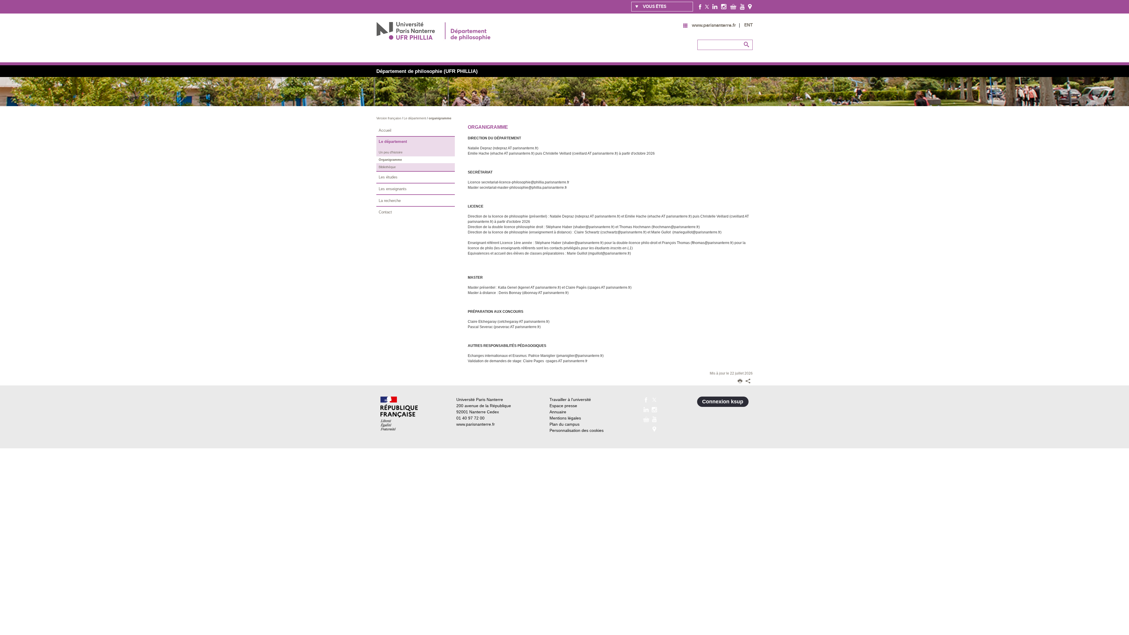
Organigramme (390, 159)
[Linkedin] (714, 6)
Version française (389, 118)
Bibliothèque (387, 167)
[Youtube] (742, 6)
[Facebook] (700, 6)
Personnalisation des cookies (577, 430)
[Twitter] (707, 6)
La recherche (390, 200)
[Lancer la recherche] (747, 45)
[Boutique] (733, 6)
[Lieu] (750, 6)
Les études (388, 177)
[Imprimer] (740, 381)
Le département (415, 118)
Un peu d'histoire (391, 152)
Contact (385, 212)
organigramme (440, 118)
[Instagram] (723, 6)
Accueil (385, 130)
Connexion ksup (722, 402)
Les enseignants (393, 189)
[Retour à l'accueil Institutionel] (399, 413)
